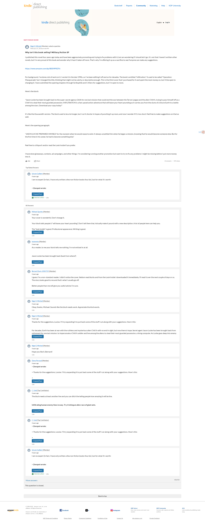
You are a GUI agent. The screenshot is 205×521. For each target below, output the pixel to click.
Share (38, 161)
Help (163, 6)
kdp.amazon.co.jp (137, 518)
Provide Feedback (155, 518)
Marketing (153, 6)
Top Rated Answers (32, 168)
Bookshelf (118, 6)
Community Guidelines (85, 518)
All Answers (30, 205)
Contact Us (120, 518)
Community (141, 6)
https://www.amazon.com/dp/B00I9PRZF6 (42, 68)
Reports (129, 6)
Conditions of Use (102, 518)
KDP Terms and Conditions (50, 518)
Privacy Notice (68, 518)
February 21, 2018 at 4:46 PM (39, 48)
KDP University (175, 6)
